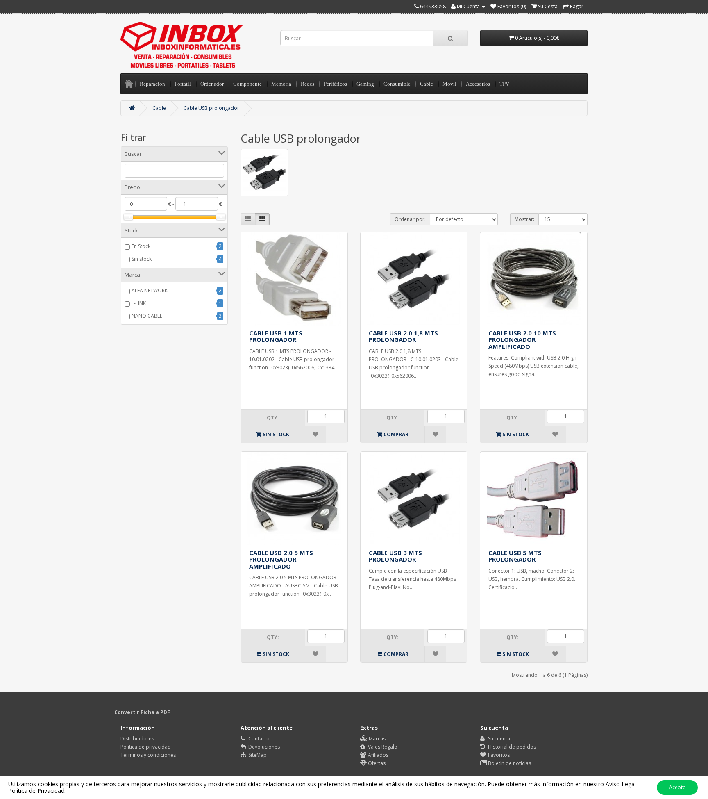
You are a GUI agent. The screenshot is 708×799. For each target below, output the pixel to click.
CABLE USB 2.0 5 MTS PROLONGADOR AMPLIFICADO (281, 559)
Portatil (183, 84)
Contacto (258, 738)
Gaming (365, 84)
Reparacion (152, 84)
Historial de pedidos (511, 746)
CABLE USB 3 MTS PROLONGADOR (395, 556)
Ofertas (376, 763)
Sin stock (142, 258)
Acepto (677, 787)
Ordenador (212, 84)
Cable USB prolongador (211, 108)
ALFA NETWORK (150, 290)
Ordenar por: (410, 219)
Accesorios (478, 84)
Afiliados (377, 754)
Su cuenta (498, 738)
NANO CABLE (147, 315)
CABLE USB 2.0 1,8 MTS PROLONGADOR (403, 336)
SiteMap (257, 754)
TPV (504, 84)
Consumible (397, 84)
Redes (307, 84)
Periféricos (335, 84)
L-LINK (139, 303)
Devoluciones (263, 746)
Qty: (273, 417)
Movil (449, 84)
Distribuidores (137, 738)
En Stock (141, 246)
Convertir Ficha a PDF (142, 712)
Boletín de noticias (509, 763)
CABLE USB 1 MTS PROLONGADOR (275, 336)
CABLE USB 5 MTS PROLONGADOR (515, 556)
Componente (247, 84)
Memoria (281, 84)
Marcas (377, 738)
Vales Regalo (382, 746)
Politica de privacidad (145, 746)
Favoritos (498, 754)
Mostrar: (524, 219)
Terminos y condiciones (148, 754)
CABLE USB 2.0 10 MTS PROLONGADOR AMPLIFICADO (522, 340)
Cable (426, 84)
